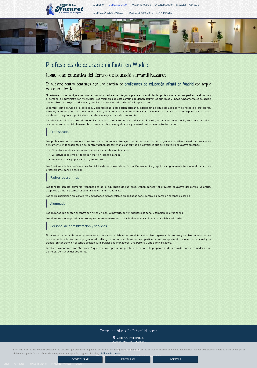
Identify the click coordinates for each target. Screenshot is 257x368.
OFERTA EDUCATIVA (118, 5)
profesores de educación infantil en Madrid (159, 84)
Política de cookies (111, 353)
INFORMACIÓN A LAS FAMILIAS (108, 13)
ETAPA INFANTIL (164, 13)
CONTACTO (194, 5)
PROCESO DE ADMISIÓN (140, 13)
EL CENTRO (98, 5)
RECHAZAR (128, 359)
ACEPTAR (175, 359)
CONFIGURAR (80, 359)
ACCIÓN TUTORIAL (141, 5)
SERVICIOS (181, 5)
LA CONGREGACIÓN (164, 5)
